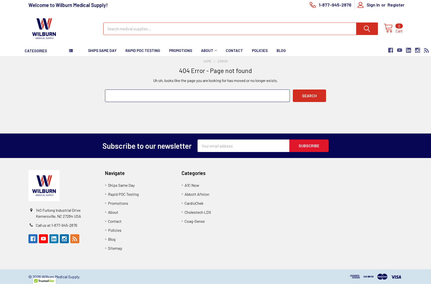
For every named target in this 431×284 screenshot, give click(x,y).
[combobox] (240, 28)
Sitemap (115, 248)
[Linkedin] (408, 50)
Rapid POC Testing (142, 50)
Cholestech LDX (198, 212)
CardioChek (194, 203)
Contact (234, 50)
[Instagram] (417, 50)
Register (396, 5)
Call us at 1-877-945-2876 (56, 225)
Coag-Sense (195, 221)
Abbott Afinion (197, 194)
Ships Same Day (102, 50)
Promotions (180, 50)
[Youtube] (399, 50)
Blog (281, 50)
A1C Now (192, 185)
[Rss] (426, 50)
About (207, 50)
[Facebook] (390, 50)
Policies (260, 50)
